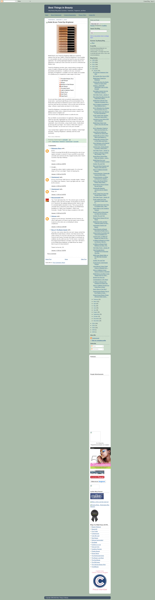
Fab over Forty (95, 547)
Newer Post (48, 259)
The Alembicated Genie (98, 555)
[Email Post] (69, 139)
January (96, 70)
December (96, 320)
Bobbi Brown (55, 141)
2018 (93, 330)
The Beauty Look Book (98, 558)
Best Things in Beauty (60, 7)
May (95, 305)
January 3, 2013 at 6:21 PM (58, 213)
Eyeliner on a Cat (96, 544)
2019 (93, 332)
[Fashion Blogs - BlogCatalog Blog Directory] (100, 506)
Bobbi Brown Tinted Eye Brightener (61, 22)
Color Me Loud (95, 535)
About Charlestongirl (56, 15)
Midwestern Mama (56, 148)
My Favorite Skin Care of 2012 (101, 76)
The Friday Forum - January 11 (101, 150)
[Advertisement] (97, 403)
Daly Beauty (95, 538)
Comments (95, 349)
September (97, 314)
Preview (92, 25)
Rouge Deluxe (95, 553)
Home (46, 15)
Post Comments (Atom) (59, 262)
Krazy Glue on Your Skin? (100, 289)
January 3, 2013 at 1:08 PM (58, 164)
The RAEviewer (96, 562)
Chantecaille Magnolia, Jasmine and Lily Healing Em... (100, 190)
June (95, 308)
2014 (93, 323)
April (95, 303)
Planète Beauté (96, 551)
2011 (93, 64)
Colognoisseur (95, 533)
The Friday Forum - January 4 (101, 94)
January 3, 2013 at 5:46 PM (58, 186)
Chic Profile (95, 531)
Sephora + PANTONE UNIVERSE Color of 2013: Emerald (100, 87)
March (95, 301)
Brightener (62, 141)
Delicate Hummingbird (97, 540)
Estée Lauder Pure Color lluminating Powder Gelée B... (100, 201)
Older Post (84, 259)
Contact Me (92, 15)
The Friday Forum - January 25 (101, 248)
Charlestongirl (69, 141)
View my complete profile (99, 340)
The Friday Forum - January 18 (101, 197)
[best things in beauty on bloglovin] (98, 482)
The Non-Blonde (96, 560)
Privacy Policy (82, 15)
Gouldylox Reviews (97, 549)
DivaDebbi (94, 542)
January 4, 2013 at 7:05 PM (58, 250)
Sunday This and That (99, 164)
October (96, 316)
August (96, 312)
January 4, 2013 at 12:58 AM (58, 226)
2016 (93, 327)
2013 (93, 68)
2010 (93, 62)
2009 (93, 60)
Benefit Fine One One (98, 277)
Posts (94, 346)
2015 (93, 325)
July (95, 310)
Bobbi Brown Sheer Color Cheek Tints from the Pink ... (100, 124)
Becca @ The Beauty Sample (59, 230)
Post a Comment (51, 253)
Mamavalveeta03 (55, 197)
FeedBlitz (104, 25)
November (96, 318)
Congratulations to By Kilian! (100, 279)
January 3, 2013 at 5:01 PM (58, 174)
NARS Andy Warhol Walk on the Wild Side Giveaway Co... (100, 257)
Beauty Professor (96, 527)
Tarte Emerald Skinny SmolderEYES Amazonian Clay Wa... (100, 251)
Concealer (75, 141)
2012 (93, 66)
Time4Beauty (95, 566)
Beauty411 (94, 529)
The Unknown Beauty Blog (99, 564)
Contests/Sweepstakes (70, 15)
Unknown (54, 216)
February (96, 299)
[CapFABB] (100, 590)
